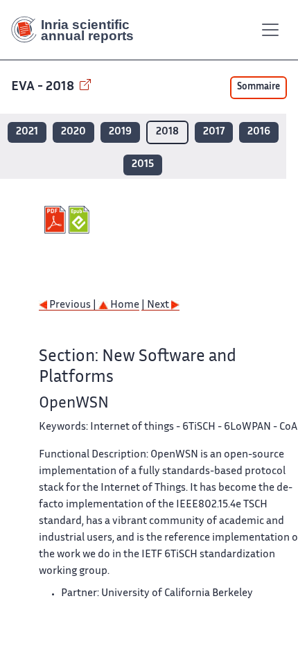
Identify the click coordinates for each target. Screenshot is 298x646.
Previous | (72, 305)
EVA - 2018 (44, 87)
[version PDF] (56, 220)
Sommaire (258, 87)
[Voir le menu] (270, 30)
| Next (156, 305)
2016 (258, 132)
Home (123, 305)
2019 (120, 132)
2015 (143, 164)
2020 (73, 132)
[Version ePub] (81, 220)
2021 (27, 132)
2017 (214, 132)
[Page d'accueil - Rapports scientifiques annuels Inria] (77, 30)
